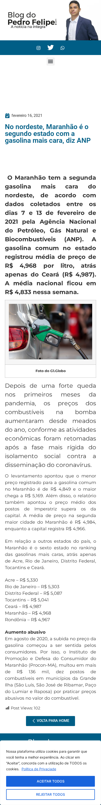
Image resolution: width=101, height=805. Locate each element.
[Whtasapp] (62, 47)
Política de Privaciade (39, 769)
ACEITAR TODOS (50, 781)
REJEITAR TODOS (50, 794)
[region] (50, 772)
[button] (51, 61)
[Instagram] (38, 47)
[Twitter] (50, 47)
